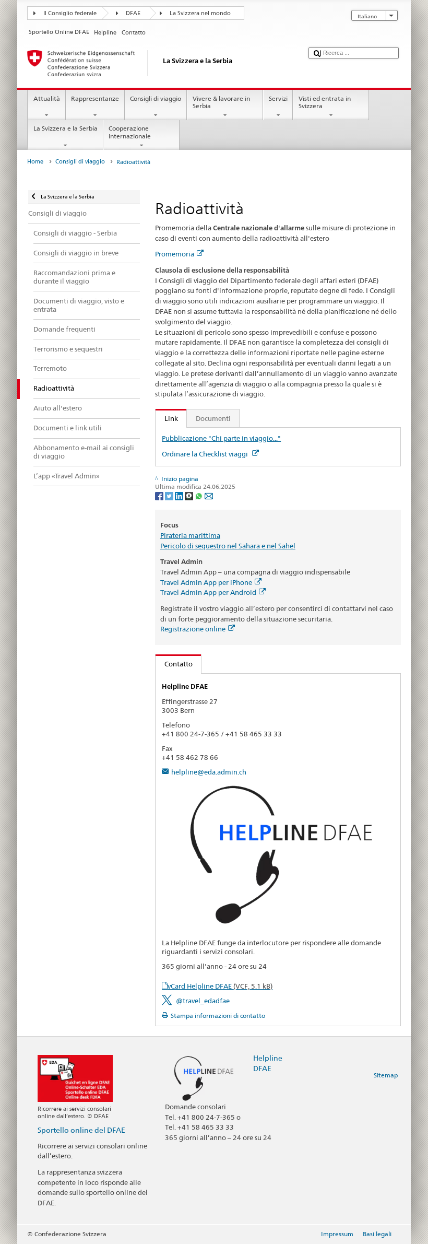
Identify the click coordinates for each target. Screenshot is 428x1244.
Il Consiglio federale (70, 13)
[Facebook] (160, 495)
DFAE (133, 13)
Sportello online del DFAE (81, 1129)
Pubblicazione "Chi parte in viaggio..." (221, 438)
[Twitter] (170, 495)
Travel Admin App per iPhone (206, 582)
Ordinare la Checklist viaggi (205, 454)
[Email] (209, 495)
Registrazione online (192, 629)
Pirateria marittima (190, 535)
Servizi (278, 98)
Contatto (174, 664)
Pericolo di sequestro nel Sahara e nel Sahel (227, 546)
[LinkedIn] (180, 495)
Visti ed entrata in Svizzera (325, 102)
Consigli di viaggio (155, 98)
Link (167, 418)
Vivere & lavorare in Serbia (221, 102)
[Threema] (190, 495)
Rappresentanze (95, 98)
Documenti (213, 418)
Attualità (46, 98)
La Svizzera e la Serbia (65, 128)
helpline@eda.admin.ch (208, 772)
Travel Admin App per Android (208, 592)
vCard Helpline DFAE (220, 986)
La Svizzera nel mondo (200, 13)
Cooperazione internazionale (130, 131)
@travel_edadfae (203, 1000)
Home (35, 161)
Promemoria (174, 254)
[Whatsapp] (200, 495)
